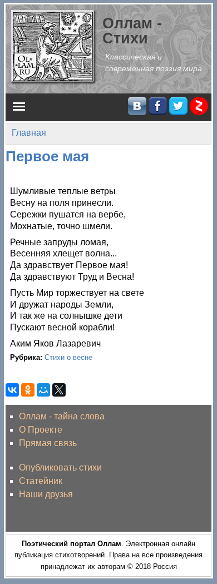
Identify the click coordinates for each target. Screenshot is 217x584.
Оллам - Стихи (132, 30)
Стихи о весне (68, 357)
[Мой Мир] (43, 390)
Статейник (40, 481)
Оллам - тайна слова (62, 416)
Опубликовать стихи (60, 467)
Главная (29, 132)
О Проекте (40, 429)
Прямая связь (48, 443)
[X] (59, 390)
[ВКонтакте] (12, 390)
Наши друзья (46, 494)
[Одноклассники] (27, 390)
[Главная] (54, 46)
